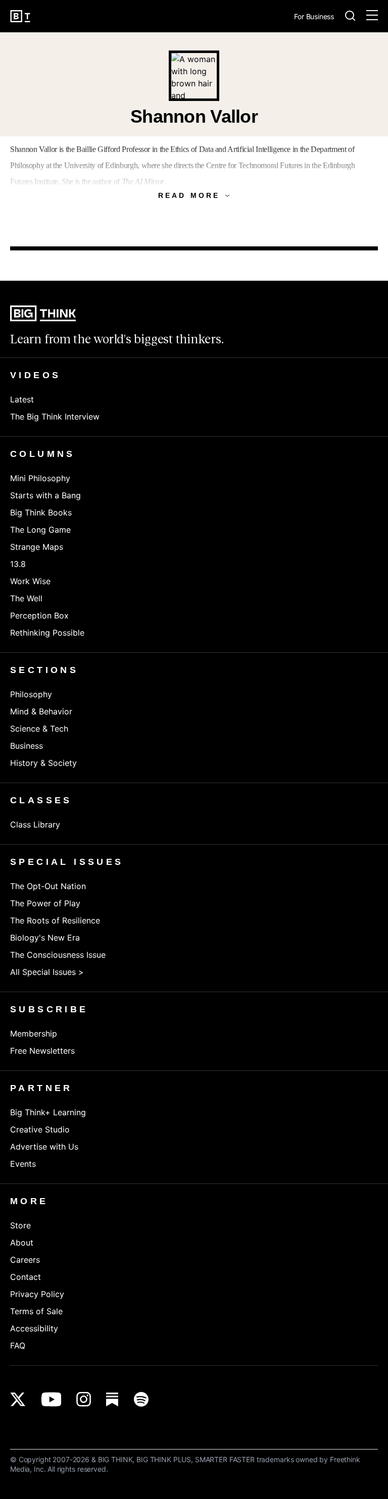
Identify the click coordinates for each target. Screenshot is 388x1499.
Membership (33, 1033)
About (21, 1242)
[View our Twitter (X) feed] (18, 1399)
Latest (22, 399)
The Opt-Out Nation (48, 886)
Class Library (35, 824)
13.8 (18, 564)
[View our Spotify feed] (141, 1399)
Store (20, 1225)
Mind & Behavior (41, 711)
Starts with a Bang (45, 495)
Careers (25, 1260)
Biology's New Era (45, 938)
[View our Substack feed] (112, 1399)
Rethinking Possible (47, 633)
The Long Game (40, 530)
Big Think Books (41, 512)
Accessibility (34, 1328)
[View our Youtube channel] (51, 1399)
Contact (25, 1277)
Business (26, 746)
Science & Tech (39, 728)
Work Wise (30, 581)
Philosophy (31, 694)
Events (23, 1164)
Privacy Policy (37, 1294)
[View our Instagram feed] (83, 1399)
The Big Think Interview (55, 416)
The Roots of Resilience (55, 920)
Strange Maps (36, 547)
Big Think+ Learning (48, 1112)
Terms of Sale (36, 1311)
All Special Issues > (47, 972)
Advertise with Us (44, 1147)
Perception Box (39, 615)
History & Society (43, 763)
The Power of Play (45, 903)
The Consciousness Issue (58, 955)
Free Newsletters (42, 1051)
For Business (314, 17)
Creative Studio (40, 1129)
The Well (26, 598)
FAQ (17, 1345)
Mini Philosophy (40, 478)
